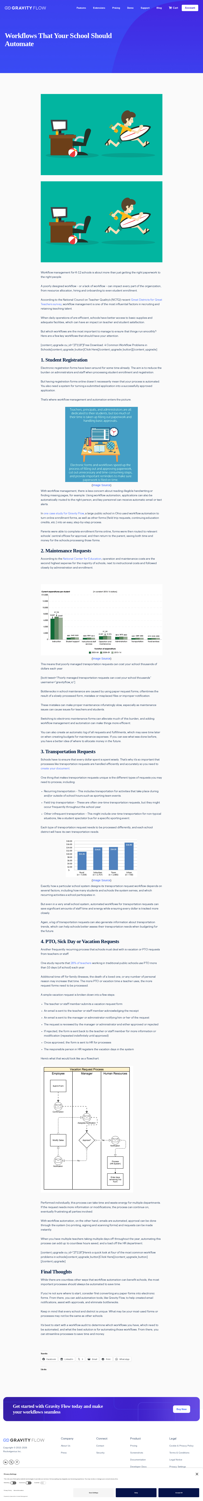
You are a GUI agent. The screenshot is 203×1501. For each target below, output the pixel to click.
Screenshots (136, 1452)
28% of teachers (81, 963)
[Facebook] (17, 1462)
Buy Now (182, 1409)
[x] (12, 1462)
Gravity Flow (25, 8)
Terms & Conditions (179, 1452)
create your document (55, 768)
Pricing (133, 1445)
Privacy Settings (177, 1466)
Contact (100, 1445)
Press (64, 1452)
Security (100, 1452)
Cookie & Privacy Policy (181, 1445)
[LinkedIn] (6, 1462)
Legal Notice (175, 1459)
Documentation (138, 1459)
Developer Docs (138, 1466)
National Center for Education (82, 559)
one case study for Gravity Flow (64, 513)
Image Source (101, 485)
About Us (65, 1445)
